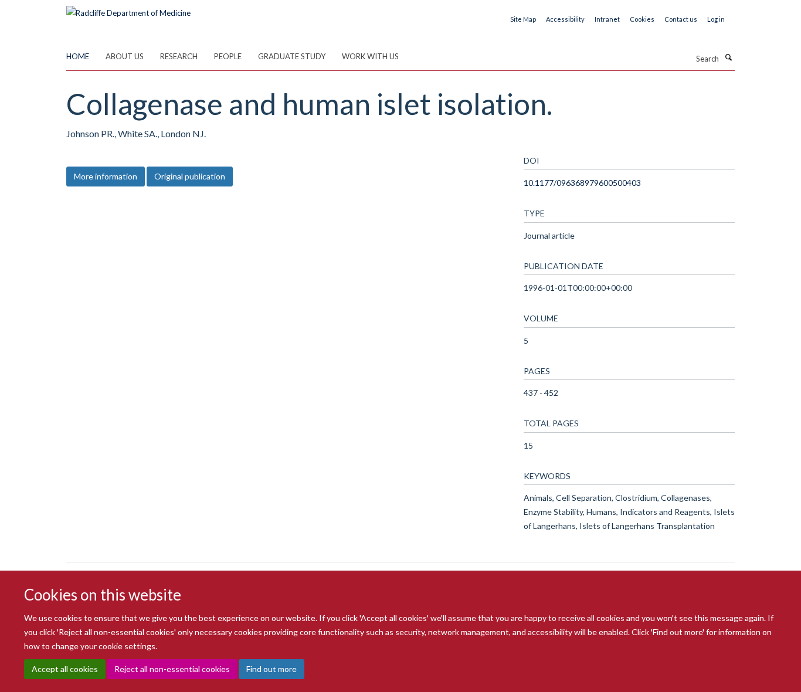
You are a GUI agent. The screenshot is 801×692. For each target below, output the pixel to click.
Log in (716, 19)
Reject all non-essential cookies (172, 669)
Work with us (370, 56)
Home (77, 56)
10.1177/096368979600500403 (582, 183)
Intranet (607, 19)
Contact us (680, 19)
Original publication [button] (189, 176)
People (228, 56)
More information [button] (105, 176)
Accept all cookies (65, 669)
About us (125, 56)
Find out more (271, 669)
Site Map (523, 19)
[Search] (728, 57)
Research (179, 56)
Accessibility (565, 19)
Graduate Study (291, 56)
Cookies (642, 19)
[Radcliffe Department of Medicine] (128, 8)
